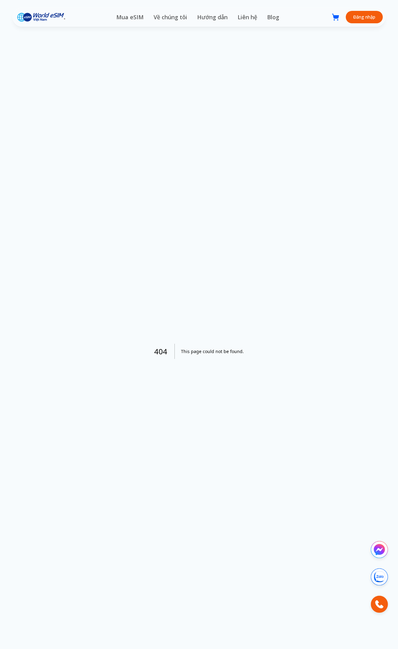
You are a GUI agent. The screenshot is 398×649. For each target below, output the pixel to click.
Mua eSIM (130, 17)
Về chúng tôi (170, 17)
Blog (273, 17)
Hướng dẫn (212, 17)
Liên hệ (247, 17)
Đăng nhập (364, 17)
